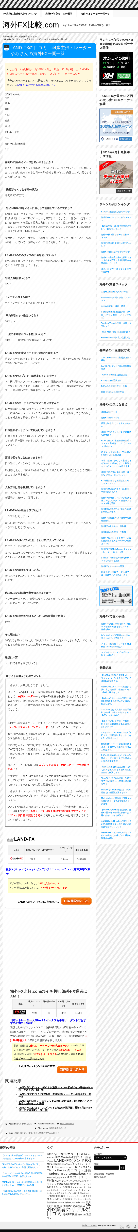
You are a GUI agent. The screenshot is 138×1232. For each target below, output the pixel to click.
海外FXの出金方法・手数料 (113, 532)
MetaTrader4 (54, 1164)
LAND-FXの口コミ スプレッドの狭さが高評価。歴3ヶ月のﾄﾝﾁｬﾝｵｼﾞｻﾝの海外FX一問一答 (55, 1109)
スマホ (50, 1190)
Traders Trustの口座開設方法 (114, 375)
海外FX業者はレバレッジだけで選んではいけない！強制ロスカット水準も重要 (116, 501)
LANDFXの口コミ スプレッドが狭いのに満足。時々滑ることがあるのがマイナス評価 (55, 1102)
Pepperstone (63, 1167)
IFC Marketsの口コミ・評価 (73, 1157)
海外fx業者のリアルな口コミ (46, 1133)
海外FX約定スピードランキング (115, 252)
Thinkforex (82, 1167)
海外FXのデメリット (110, 417)
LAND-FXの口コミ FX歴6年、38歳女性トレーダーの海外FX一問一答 (55, 1095)
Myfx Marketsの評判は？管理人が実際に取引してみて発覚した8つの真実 (116, 801)
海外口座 (82, 1214)
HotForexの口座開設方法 (112, 392)
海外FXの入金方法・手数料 (113, 526)
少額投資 (75, 1193)
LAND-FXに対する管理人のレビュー (37, 84)
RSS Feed (122, 1226)
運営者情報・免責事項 (104, 1174)
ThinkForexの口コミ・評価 (69, 1170)
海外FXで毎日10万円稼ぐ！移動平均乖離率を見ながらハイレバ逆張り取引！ (116, 627)
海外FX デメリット (74, 1199)
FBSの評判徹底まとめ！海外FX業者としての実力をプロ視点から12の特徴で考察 (116, 758)
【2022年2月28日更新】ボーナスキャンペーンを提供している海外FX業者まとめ (116, 678)
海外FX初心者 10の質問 (58, 13)
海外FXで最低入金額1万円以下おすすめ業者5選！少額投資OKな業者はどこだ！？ (116, 260)
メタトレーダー (84, 1190)
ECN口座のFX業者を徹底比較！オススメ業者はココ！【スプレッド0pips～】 (116, 443)
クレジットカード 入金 (81, 1187)
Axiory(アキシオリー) (62, 1154)
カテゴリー (99, 1154)
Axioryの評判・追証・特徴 (113, 306)
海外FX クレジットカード (70, 1196)
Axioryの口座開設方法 (111, 380)
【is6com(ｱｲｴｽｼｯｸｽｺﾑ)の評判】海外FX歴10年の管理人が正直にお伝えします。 (116, 701)
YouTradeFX (80, 1181)
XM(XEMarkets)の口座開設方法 (37, 1066)
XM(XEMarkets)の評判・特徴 (114, 292)
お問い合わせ (100, 1177)
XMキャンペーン (65, 1180)
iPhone (50, 1161)
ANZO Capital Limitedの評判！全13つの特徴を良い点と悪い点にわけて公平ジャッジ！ (116, 824)
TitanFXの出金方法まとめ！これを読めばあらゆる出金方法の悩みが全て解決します (116, 770)
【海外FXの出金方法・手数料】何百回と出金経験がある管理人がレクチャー (116, 724)
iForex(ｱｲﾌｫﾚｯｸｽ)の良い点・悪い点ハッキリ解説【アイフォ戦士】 (116, 315)
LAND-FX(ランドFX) (23, 1133)
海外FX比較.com (31, 25)
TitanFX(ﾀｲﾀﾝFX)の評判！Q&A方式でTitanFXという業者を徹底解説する (116, 781)
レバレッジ (51, 1193)
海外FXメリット (58, 1202)
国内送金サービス (64, 1193)
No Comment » (67, 1123)
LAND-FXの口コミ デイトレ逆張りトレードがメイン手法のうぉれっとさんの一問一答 (56, 1088)
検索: (96, 1164)
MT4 (50, 1167)
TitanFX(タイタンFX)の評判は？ (115, 332)
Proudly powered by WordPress (128, 1226)
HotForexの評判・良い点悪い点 (115, 337)
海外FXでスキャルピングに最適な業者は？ (47, 776)
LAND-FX (24, 839)
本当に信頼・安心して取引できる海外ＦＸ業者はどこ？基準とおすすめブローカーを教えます (116, 463)
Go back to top (135, 1226)
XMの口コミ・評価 (69, 1178)
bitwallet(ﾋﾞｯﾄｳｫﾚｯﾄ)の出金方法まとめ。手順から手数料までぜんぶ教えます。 (116, 747)
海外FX (53, 1196)
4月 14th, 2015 (25, 1124)
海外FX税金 (70, 1214)
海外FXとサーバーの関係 (112, 566)
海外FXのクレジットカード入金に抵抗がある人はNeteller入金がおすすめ (116, 541)
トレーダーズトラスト (17, 598)
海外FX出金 (80, 1202)
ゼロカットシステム (61, 1190)
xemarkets (77, 1173)
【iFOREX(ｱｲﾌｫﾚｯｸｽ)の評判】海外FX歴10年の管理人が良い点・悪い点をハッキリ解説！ (116, 812)
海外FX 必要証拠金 (74, 1206)
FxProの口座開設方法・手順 (114, 386)
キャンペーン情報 (60, 1187)
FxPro (83, 1154)
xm (89, 1173)
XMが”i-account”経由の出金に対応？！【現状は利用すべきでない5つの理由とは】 (116, 735)
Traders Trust (58, 1173)
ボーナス (74, 1190)
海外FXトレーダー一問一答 (95, 13)
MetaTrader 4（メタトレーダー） (76, 1164)
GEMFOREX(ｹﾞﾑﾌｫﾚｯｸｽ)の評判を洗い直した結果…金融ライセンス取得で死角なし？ (116, 689)
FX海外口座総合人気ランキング (20, 13)
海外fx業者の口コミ (29, 36)
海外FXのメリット (109, 412)
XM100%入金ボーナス (56, 1177)
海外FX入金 (70, 1202)
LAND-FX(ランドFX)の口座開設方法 (38, 901)
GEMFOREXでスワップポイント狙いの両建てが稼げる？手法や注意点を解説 (116, 835)
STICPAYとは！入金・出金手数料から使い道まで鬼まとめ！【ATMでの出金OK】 (116, 712)
